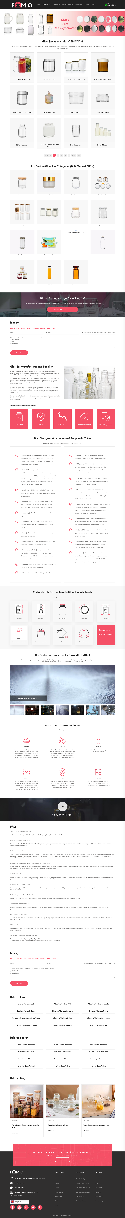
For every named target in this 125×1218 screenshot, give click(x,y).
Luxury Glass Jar (49, 112)
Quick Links (59, 1172)
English (17, 1201)
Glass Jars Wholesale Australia (98, 1004)
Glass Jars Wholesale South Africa (98, 1018)
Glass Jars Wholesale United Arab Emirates (26, 1018)
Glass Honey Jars (102, 195)
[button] (113, 684)
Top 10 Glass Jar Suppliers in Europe (58, 1125)
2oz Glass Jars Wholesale (26, 1059)
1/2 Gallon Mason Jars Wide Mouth (49, 145)
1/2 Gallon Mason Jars (22, 79)
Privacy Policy (99, 1201)
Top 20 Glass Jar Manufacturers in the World (96, 1125)
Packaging (98, 1192)
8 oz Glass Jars (76, 145)
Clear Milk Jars (102, 145)
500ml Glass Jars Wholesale (98, 1051)
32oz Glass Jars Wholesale (62, 1066)
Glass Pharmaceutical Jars (76, 285)
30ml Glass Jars (103, 112)
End (79, 155)
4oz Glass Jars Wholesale (26, 1044)
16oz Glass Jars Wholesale (62, 1051)
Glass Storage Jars (22, 225)
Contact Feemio (62, 1160)
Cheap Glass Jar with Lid (76, 79)
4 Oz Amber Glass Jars (102, 79)
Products (80, 1172)
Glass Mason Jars (76, 195)
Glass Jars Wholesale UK (62, 1004)
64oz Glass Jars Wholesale (98, 1066)
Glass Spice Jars (22, 255)
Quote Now (19, 353)
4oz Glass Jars (75, 112)
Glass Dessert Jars (22, 285)
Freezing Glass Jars (49, 255)
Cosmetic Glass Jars (49, 195)
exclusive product (106, 634)
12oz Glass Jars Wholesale (26, 1051)
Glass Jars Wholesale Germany (62, 1011)
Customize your (106, 630)
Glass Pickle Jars (49, 225)
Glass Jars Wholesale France (98, 1011)
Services (99, 1172)
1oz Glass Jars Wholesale (98, 1059)
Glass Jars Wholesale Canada (27, 1011)
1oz (33, 504)
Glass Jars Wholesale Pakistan (27, 1025)
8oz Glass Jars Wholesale (98, 1044)
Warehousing (99, 1196)
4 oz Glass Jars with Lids (22, 112)
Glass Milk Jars (103, 255)
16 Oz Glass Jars (49, 79)
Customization (99, 1187)
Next (73, 155)
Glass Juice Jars (49, 285)
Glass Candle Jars (22, 195)
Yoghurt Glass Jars (103, 225)
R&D (97, 1183)
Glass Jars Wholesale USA (26, 1004)
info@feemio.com (20, 1183)
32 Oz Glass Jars (22, 145)
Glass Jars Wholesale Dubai (62, 1018)
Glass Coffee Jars (76, 225)
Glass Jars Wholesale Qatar (62, 1025)
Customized (99, 1179)
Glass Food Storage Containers (76, 232)
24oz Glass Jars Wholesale (26, 1066)
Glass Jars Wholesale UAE (98, 1025)
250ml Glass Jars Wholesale (62, 1044)
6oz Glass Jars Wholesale (62, 1059)
